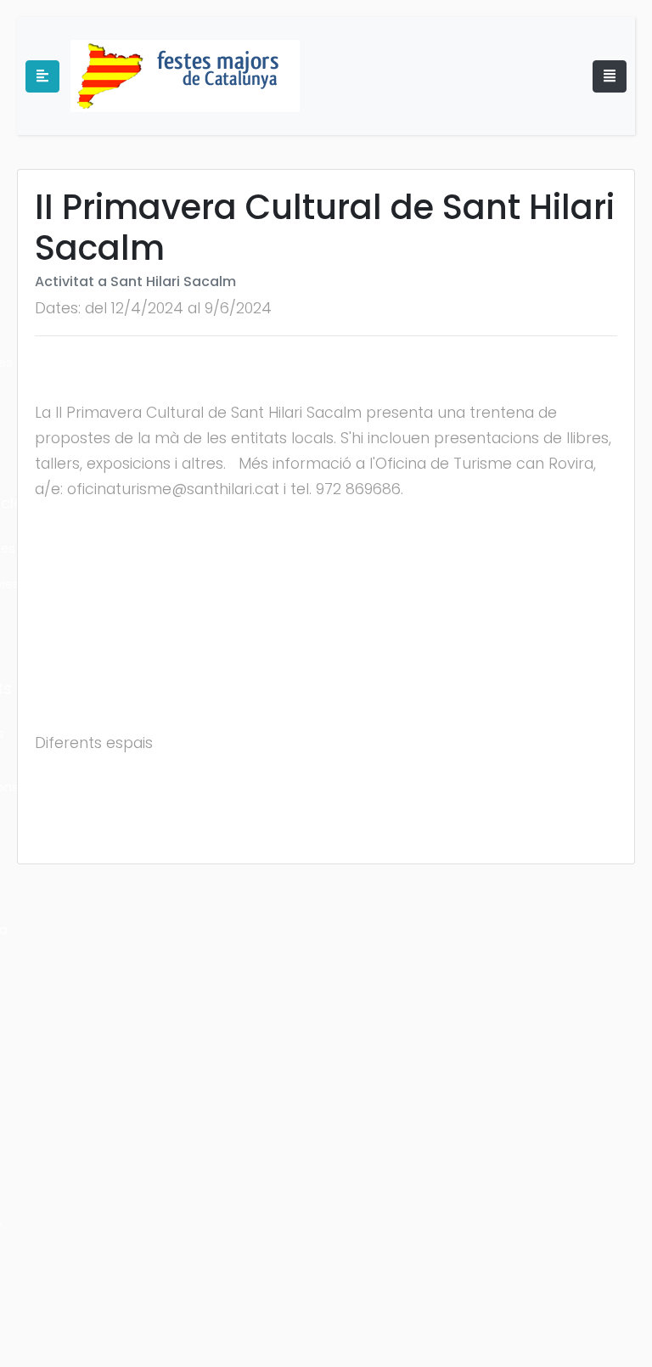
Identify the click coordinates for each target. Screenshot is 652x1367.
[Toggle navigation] (610, 76)
